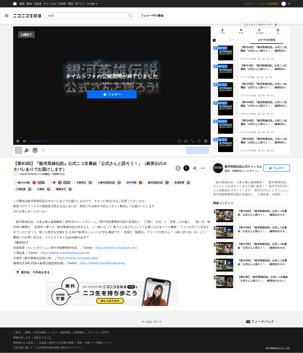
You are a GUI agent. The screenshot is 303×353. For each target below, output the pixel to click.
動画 (22, 3)
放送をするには (42, 337)
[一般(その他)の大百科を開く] (34, 182)
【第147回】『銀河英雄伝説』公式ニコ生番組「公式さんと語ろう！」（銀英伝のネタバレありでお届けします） (264, 85)
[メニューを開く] (6, 16)
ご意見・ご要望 (22, 332)
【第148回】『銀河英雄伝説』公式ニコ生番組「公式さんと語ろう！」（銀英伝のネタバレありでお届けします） (264, 104)
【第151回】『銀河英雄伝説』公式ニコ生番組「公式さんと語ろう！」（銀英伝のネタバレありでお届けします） (264, 67)
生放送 (37, 3)
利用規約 (79, 332)
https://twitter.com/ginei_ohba (77, 258)
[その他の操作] (203, 168)
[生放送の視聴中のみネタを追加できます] (18, 150)
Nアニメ (80, 3)
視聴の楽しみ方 (22, 337)
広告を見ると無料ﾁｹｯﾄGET (258, 24)
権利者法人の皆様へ (24, 342)
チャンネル (50, 3)
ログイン (250, 3)
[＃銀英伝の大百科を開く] (90, 182)
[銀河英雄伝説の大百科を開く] (167, 182)
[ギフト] (35, 150)
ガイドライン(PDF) (98, 332)
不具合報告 (40, 332)
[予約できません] (178, 168)
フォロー (114, 94)
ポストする (186, 168)
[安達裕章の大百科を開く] (188, 182)
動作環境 (66, 332)
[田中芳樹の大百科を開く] (140, 182)
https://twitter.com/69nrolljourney (102, 263)
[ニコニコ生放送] (27, 16)
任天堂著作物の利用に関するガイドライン (59, 348)
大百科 (62, 3)
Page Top (152, 321)
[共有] (194, 168)
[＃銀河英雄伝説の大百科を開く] (119, 182)
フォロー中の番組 (152, 15)
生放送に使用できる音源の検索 (56, 342)
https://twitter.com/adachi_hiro (116, 247)
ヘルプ (53, 332)
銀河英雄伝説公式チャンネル (243, 166)
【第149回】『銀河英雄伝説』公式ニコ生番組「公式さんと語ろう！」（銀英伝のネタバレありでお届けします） (264, 140)
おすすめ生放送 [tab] (266, 39)
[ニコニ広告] (27, 150)
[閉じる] (275, 24)
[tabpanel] (250, 99)
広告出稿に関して (23, 347)
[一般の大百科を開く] (59, 182)
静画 (29, 3)
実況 (70, 3)
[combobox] (90, 15)
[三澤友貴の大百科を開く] (29, 189)
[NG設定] (214, 40)
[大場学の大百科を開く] (48, 189)
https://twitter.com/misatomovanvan (65, 252)
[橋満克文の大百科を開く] (70, 189)
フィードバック (262, 321)
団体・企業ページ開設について (94, 342)
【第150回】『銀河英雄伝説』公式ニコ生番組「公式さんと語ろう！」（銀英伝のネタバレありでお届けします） (264, 122)
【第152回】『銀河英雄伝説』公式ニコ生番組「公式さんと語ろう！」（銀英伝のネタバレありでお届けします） (264, 49)
